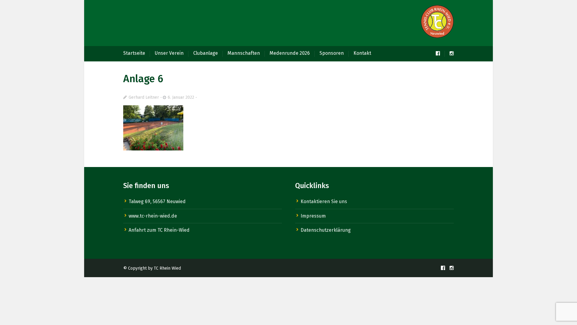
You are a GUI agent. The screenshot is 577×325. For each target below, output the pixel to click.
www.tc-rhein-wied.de (153, 216)
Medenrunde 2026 (290, 53)
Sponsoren (331, 53)
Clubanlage (205, 53)
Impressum (313, 216)
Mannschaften (243, 53)
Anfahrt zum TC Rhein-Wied (159, 230)
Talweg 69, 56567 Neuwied (157, 201)
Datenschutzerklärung (326, 230)
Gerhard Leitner (144, 97)
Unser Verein (169, 53)
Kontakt (362, 53)
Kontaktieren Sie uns (324, 201)
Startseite (134, 53)
